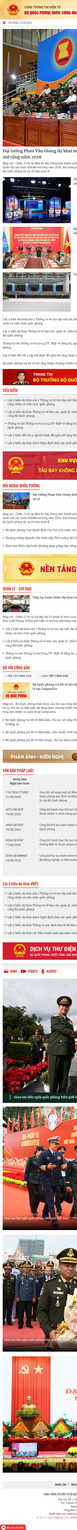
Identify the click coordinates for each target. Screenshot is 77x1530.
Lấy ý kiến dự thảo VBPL (20, 883)
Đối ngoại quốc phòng (21, 485)
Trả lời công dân (19, 676)
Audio (51, 971)
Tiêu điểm (10, 390)
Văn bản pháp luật (18, 770)
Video (33, 971)
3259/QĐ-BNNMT (17, 855)
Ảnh (13, 971)
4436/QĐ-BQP (14, 840)
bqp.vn (59, 1517)
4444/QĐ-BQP (14, 825)
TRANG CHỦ (60, 1484)
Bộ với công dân (16, 667)
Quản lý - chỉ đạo (17, 588)
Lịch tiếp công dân (55, 676)
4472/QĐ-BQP (14, 809)
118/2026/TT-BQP (17, 792)
